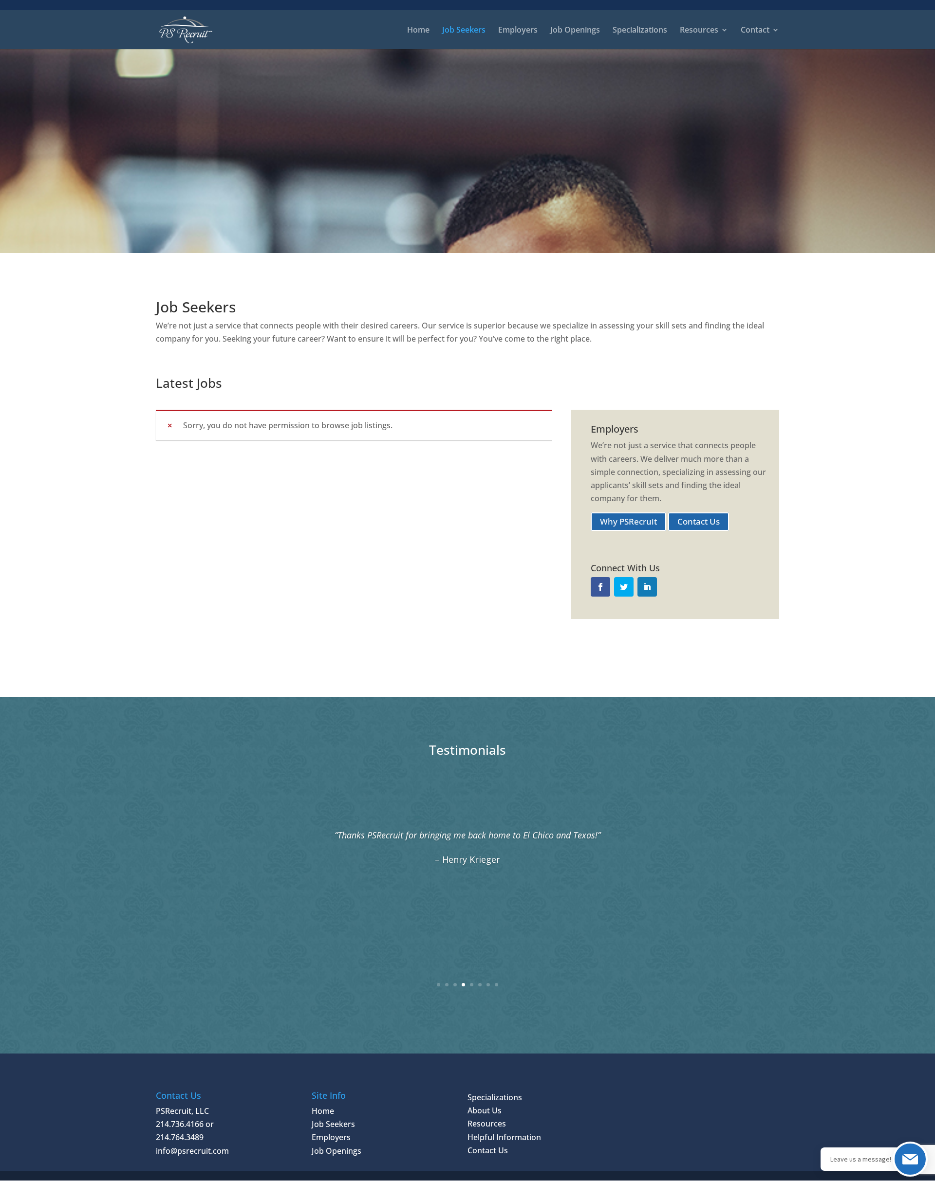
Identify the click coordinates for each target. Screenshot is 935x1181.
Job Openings (575, 30)
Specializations (640, 30)
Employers (518, 30)
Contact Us (698, 521)
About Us (485, 1110)
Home (418, 30)
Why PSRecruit (628, 521)
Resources (487, 1123)
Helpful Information (504, 1137)
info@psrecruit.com (192, 1150)
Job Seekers (464, 30)
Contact (755, 30)
